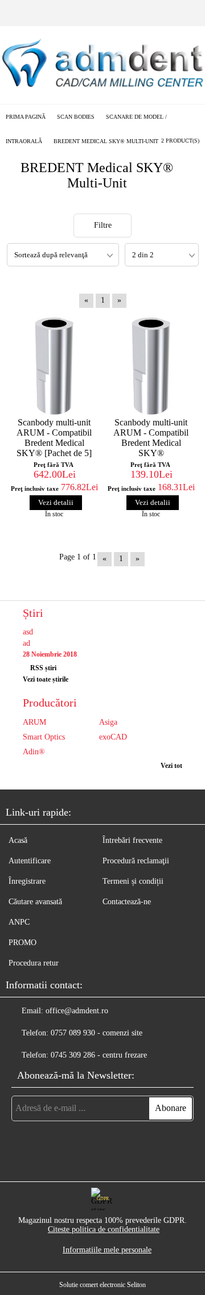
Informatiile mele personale (107, 1250)
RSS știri (43, 668)
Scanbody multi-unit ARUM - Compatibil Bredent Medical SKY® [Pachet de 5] (54, 437)
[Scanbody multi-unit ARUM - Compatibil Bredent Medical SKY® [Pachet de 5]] (54, 366)
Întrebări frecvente (132, 840)
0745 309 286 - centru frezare (99, 1055)
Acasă (18, 840)
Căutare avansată (35, 901)
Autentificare (30, 861)
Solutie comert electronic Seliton (102, 1285)
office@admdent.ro (77, 1010)
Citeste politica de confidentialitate (103, 1229)
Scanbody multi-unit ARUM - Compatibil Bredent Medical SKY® (150, 437)
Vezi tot (171, 766)
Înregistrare (27, 881)
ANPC (19, 922)
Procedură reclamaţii (135, 861)
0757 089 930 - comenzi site (96, 1033)
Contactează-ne (126, 901)
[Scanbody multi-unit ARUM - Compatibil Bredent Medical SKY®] (151, 366)
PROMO (22, 942)
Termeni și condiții (132, 881)
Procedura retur (34, 963)
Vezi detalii (55, 502)
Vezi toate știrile (45, 679)
